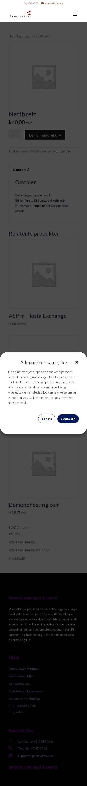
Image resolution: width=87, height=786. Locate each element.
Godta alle (68, 419)
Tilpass (47, 419)
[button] (77, 362)
